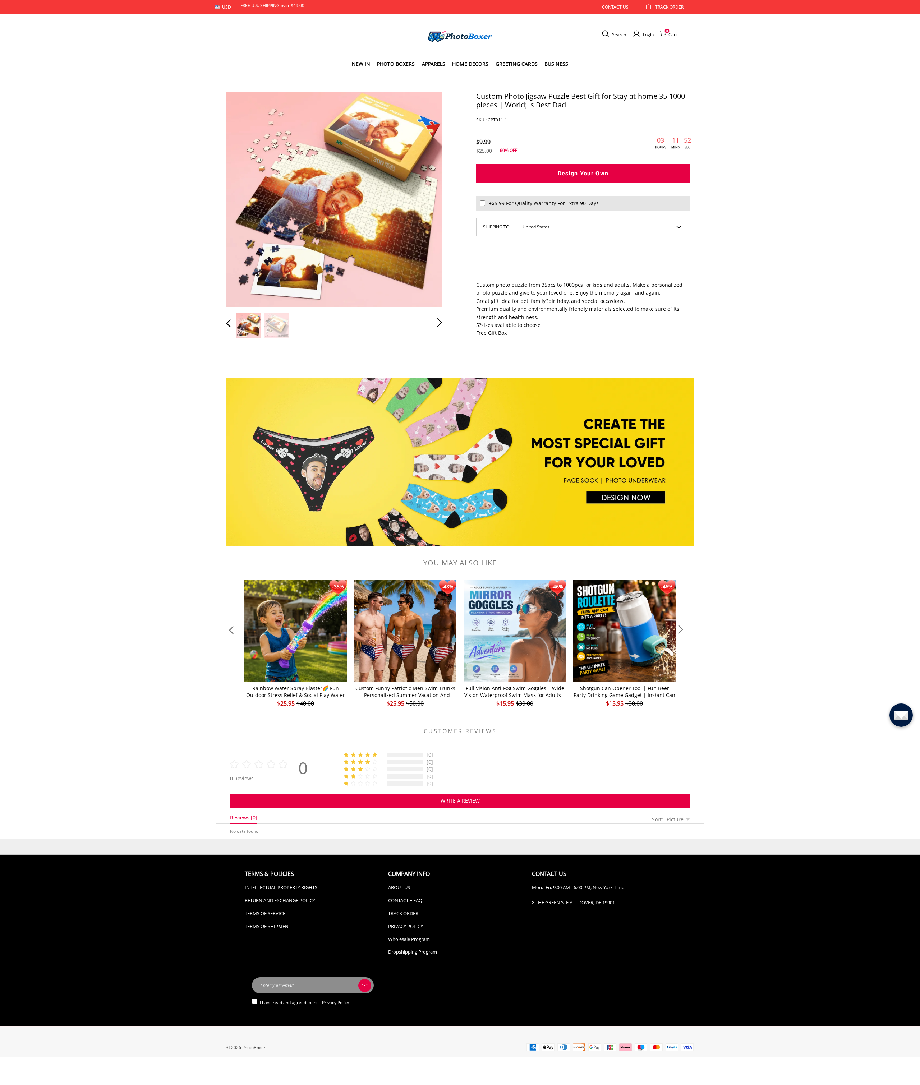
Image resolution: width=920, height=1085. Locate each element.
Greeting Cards (517, 63)
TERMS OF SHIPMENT (268, 926)
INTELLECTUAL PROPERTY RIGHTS (281, 887)
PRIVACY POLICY (405, 926)
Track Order (669, 7)
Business (556, 63)
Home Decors (470, 63)
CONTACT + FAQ (405, 900)
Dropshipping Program (412, 951)
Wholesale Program (409, 939)
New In (361, 63)
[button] (243, 198)
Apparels (433, 63)
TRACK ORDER (403, 913)
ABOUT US (399, 887)
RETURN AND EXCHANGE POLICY (280, 900)
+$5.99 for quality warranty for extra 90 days (544, 203)
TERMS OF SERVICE (265, 913)
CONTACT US (615, 7)
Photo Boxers (396, 63)
